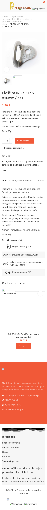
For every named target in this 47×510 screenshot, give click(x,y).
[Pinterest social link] (14, 170)
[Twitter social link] (18, 170)
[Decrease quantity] (3, 141)
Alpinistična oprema (23, 161)
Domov (5, 16)
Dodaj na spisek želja (14, 148)
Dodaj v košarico (24, 141)
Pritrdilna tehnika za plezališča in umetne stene (17, 21)
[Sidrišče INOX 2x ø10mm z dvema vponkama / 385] (23, 310)
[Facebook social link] (11, 170)
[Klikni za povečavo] (6, 69)
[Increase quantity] (11, 141)
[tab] (22, 180)
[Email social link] (8, 170)
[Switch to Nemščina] (16, 504)
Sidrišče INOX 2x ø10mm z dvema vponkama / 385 (23, 335)
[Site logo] (21, 5)
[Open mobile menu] (3, 5)
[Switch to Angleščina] (39, 9)
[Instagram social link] (9, 415)
